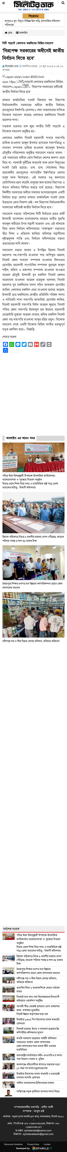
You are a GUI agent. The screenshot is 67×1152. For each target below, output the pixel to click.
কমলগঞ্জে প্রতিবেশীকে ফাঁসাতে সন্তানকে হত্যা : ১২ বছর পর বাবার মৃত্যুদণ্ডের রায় (39, 1066)
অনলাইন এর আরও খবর (20, 438)
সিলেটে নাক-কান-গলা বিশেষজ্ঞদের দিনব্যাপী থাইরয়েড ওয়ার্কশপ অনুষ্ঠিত (38, 998)
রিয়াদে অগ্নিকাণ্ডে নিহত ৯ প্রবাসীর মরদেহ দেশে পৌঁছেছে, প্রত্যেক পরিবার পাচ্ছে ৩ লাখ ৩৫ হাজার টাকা (40, 960)
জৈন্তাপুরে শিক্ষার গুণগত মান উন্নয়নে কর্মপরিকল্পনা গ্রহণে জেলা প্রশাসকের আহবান (39, 971)
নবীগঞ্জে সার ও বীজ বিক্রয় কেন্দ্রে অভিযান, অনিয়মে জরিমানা (31, 641)
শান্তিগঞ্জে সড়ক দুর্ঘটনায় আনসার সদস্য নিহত (38, 1091)
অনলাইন (23, 33)
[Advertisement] (33, 397)
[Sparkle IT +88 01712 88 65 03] (41, 1148)
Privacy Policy (33, 1144)
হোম (9, 33)
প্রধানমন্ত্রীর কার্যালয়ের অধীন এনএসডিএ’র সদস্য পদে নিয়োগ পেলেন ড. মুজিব (39, 1057)
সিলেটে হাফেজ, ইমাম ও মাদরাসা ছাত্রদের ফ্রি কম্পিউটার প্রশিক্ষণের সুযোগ (38, 1030)
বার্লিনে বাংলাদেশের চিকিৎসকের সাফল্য (35, 1083)
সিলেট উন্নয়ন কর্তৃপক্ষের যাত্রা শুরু (38, 1010)
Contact (47, 1144)
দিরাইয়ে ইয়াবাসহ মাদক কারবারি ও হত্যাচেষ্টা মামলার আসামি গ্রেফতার (38, 1075)
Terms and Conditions (13, 1144)
